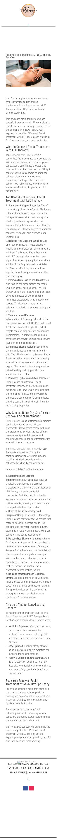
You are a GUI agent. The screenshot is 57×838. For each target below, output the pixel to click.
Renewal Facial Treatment (23, 105)
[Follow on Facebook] (25, 788)
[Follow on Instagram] (31, 788)
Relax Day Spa (13, 421)
